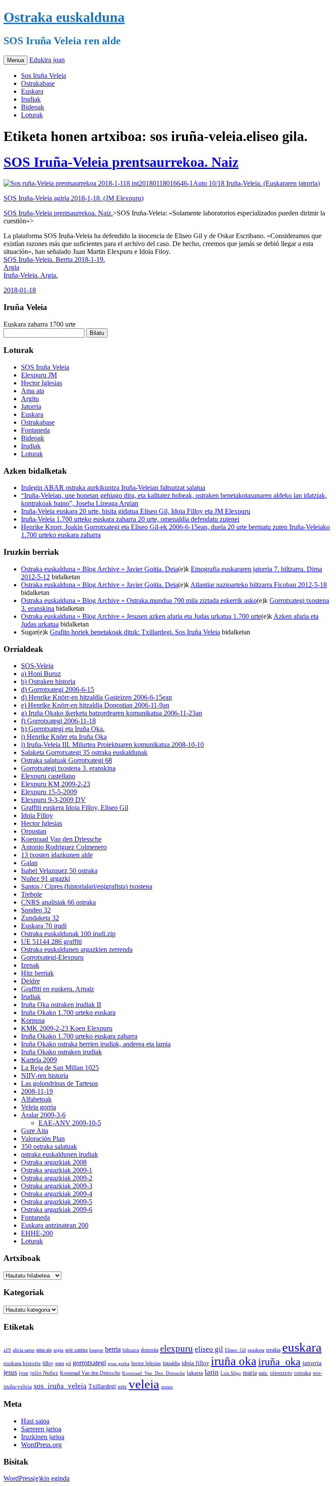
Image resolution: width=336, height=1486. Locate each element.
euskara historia (22, 1363)
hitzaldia (171, 1363)
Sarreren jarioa (41, 1429)
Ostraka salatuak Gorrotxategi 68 (66, 760)
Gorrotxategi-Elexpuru (52, 957)
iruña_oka (279, 1361)
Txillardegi (102, 1386)
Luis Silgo (230, 1373)
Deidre (30, 981)
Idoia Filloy (37, 815)
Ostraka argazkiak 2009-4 (56, 1193)
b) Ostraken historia (48, 681)
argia (58, 1350)
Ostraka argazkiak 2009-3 (56, 1186)
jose (23, 1373)
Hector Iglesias (41, 383)
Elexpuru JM (39, 375)
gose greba (119, 1363)
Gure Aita (34, 1130)
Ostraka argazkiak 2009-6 (56, 1209)
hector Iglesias (146, 1363)
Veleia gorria (38, 1107)
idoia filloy (195, 1362)
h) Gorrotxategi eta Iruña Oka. (63, 728)
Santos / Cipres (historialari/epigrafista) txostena (86, 886)
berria (113, 1349)
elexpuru (176, 1348)
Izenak (30, 965)
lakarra (195, 1373)
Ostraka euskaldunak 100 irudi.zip (68, 933)
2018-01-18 (20, 290)
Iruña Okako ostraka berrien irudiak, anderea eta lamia (96, 1044)
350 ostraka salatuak (49, 1146)
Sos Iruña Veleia (43, 75)
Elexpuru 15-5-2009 (49, 792)
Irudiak (31, 99)
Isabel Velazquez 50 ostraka (59, 870)
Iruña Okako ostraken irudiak (61, 1052)
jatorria (312, 1362)
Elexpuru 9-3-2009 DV (53, 799)
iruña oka (233, 1361)
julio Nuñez (44, 1373)
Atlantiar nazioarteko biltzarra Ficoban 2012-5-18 (258, 584)
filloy (47, 1363)
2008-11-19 (37, 1091)
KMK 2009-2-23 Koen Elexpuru (66, 1028)
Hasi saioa (35, 1421)
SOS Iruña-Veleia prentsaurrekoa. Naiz (121, 162)
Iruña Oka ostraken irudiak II (61, 1004)
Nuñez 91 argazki (45, 878)
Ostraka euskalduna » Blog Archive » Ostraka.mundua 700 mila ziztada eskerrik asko (139, 600)
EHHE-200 (37, 1233)
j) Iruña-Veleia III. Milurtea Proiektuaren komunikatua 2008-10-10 (112, 744)
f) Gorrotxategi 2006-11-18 (58, 721)
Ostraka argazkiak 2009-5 (56, 1201)
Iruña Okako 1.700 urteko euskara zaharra (79, 1036)
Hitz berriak (37, 973)
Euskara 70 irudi (43, 926)
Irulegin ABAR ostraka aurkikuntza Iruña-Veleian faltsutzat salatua (113, 487)
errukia (273, 1350)
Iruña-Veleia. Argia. (31, 275)
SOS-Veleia (37, 665)
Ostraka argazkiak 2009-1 (56, 1170)
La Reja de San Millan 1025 (60, 1067)
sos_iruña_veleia (60, 1386)
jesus (10, 1372)
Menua (15, 60)
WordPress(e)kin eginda (37, 1478)
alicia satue (24, 1350)
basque (96, 1349)
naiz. (263, 1373)
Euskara (32, 91)
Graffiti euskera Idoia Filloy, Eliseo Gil (74, 807)
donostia (149, 1350)
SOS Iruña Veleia (45, 367)
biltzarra (130, 1349)
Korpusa (33, 1020)
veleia (144, 1384)
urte (122, 1387)
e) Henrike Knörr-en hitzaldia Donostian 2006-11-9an (95, 705)
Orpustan (33, 831)
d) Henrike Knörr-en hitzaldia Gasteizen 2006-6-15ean (96, 697)
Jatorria (31, 406)
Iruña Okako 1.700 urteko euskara (68, 1012)
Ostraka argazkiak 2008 (54, 1162)
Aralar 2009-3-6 (43, 1115)
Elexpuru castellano (48, 776)
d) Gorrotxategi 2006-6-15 (57, 689)
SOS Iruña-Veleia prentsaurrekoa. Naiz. (58, 213)
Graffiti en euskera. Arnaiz (57, 989)
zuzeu (167, 1386)
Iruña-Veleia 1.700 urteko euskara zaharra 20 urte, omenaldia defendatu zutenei (130, 519)
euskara (302, 1347)
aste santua (76, 1350)
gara (59, 1363)
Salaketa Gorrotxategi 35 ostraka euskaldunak (84, 752)
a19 (7, 1350)
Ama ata (32, 390)
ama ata (44, 1350)
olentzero (281, 1373)
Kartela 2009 (39, 1059)
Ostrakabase (38, 83)
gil (68, 1363)
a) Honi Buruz (41, 673)
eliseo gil (209, 1349)
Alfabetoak (36, 1099)
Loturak (32, 115)
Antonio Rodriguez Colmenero (64, 847)
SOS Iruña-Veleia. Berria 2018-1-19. (54, 259)
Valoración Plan (43, 1138)
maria (250, 1373)
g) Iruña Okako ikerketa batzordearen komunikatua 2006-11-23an (111, 713)
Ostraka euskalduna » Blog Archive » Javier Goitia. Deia (99, 569)
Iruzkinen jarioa (42, 1436)
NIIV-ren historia (44, 1075)
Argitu (30, 398)
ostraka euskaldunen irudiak (59, 1154)
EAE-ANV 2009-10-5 (69, 1123)
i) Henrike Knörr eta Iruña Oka (64, 736)
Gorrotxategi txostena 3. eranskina (68, 768)
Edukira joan (47, 59)
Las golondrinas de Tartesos (59, 1083)
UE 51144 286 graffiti (51, 941)
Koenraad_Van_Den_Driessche (153, 1373)
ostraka (302, 1373)
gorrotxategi (89, 1362)
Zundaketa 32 (40, 918)
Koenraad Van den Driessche (61, 839)
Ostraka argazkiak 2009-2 (56, 1178)
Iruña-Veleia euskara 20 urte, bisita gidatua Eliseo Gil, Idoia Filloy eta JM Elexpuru (135, 511)
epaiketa (256, 1349)
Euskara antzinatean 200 (54, 1225)
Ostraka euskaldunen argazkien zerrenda (77, 949)
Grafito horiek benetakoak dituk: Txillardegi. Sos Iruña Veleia (135, 632)
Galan (29, 862)
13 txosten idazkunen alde (57, 855)
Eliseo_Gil (235, 1349)
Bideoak (32, 107)
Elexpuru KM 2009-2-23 (55, 784)
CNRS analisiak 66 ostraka (58, 902)
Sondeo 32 (36, 910)
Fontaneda (35, 430)
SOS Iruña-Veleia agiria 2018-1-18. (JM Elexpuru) (74, 198)
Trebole (31, 894)
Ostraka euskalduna (64, 17)
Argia (11, 267)
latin (212, 1372)
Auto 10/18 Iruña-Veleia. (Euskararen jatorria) (256, 183)
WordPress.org (41, 1444)
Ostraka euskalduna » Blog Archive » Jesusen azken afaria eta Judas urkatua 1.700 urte (141, 616)
